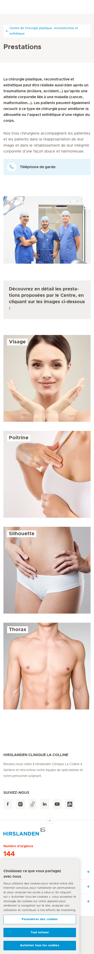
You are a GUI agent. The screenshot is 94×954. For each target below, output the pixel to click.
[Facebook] (7, 804)
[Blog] (69, 804)
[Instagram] (20, 804)
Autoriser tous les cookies (39, 945)
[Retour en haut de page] (49, 821)
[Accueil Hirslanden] (47, 832)
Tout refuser (40, 932)
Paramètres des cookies (40, 919)
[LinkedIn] (44, 804)
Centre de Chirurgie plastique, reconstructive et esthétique (44, 30)
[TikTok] (33, 804)
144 (9, 854)
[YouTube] (57, 804)
